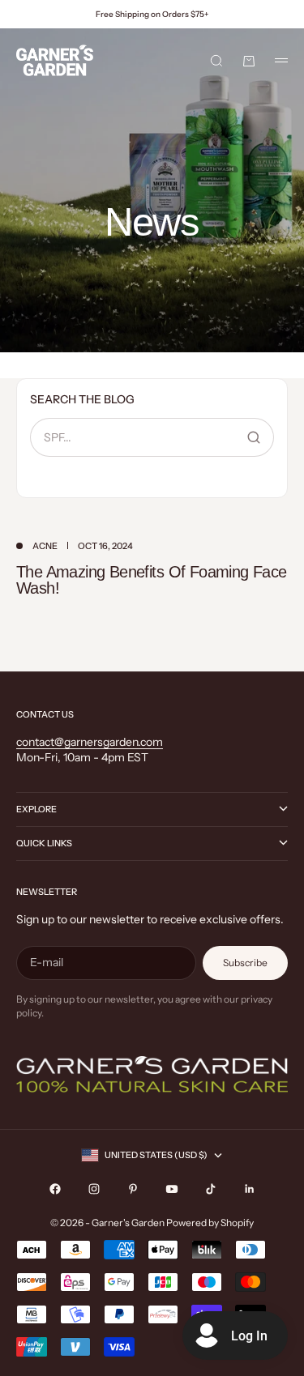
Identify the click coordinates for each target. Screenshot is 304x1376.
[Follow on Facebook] (55, 1188)
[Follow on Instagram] (94, 1188)
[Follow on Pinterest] (132, 1188)
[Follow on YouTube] (171, 1188)
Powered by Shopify (210, 1222)
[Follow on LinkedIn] (249, 1188)
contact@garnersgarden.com (89, 742)
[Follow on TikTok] (210, 1188)
